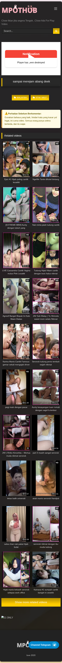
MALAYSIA (22, 97)
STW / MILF (41, 97)
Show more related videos (31, 602)
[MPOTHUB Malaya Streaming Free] (25, 10)
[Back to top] (53, 654)
